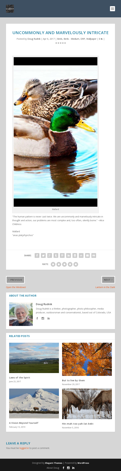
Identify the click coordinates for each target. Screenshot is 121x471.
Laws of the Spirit (19, 377)
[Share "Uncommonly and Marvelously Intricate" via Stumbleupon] (81, 255)
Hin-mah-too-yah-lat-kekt (77, 423)
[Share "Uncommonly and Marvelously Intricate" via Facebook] (37, 255)
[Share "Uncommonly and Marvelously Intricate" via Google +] (49, 255)
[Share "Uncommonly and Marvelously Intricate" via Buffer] (75, 255)
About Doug (53, 467)
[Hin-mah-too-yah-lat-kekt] (87, 404)
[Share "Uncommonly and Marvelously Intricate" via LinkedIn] (68, 255)
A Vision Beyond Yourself (23, 422)
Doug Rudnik (33, 38)
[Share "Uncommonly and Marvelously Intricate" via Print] (94, 255)
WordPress (83, 463)
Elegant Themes (53, 463)
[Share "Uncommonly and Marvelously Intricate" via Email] (87, 255)
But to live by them (73, 380)
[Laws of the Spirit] (34, 358)
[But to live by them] (87, 359)
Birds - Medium (71, 38)
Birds (59, 38)
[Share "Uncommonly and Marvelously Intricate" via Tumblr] (56, 255)
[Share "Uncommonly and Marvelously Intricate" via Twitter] (43, 255)
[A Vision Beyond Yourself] (34, 403)
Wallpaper (91, 38)
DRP (83, 38)
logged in (24, 448)
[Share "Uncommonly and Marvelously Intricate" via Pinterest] (62, 255)
